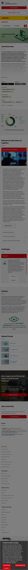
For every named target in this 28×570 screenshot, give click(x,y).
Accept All (6, 568)
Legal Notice (13, 562)
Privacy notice (8, 562)
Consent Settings (6, 565)
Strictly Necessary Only (20, 565)
